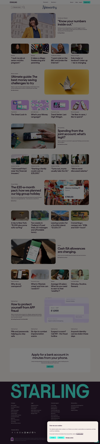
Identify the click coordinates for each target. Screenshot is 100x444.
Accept (53, 437)
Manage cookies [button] (69, 437)
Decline (61, 437)
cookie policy (80, 433)
